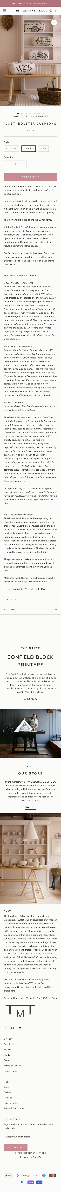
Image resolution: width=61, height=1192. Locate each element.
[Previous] (26, 109)
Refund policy (11, 1071)
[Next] (34, 109)
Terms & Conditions (14, 1108)
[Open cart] (56, 10)
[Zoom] (54, 22)
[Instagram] (12, 1028)
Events (7, 1060)
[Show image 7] (43, 113)
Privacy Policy (11, 1103)
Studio (7, 1055)
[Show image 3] (26, 113)
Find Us (30, 807)
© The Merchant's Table (30, 1153)
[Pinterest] (20, 1028)
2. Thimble (28, 148)
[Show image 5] (35, 113)
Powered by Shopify (30, 1157)
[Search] (50, 10)
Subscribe (16, 1147)
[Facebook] (5, 1028)
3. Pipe (43, 148)
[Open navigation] (4, 10)
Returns (10, 609)
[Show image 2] (22, 113)
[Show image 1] (18, 113)
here (13, 990)
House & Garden (29, 979)
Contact (8, 1087)
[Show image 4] (30, 113)
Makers (7, 1049)
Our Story (9, 1044)
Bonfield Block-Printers (30, 116)
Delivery (10, 599)
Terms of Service (12, 1065)
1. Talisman (11, 148)
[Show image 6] (39, 113)
